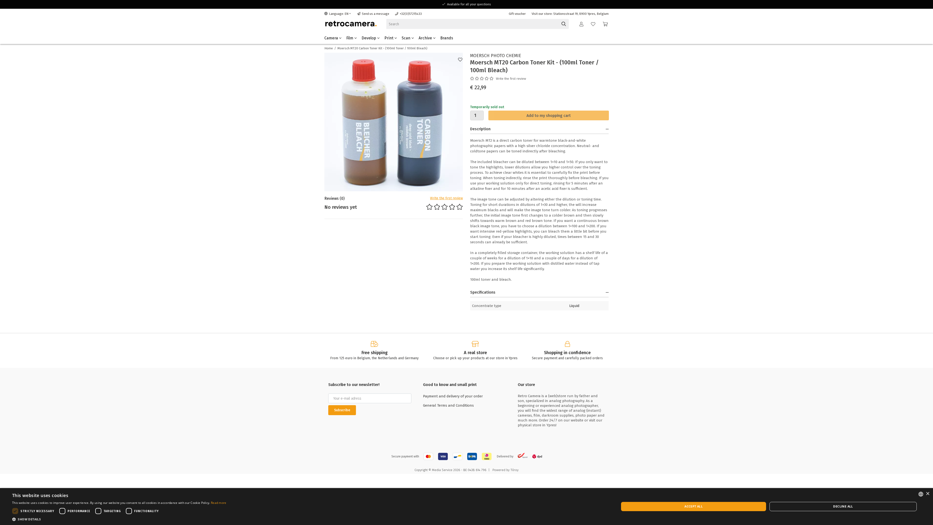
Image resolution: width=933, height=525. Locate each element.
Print (389, 38)
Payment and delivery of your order (453, 396)
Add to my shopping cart (549, 115)
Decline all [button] (843, 506)
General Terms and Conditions (448, 405)
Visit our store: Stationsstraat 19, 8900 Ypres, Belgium (570, 14)
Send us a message (375, 14)
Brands (446, 38)
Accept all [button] (693, 506)
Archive (426, 38)
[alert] (466, 506)
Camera (331, 38)
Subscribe (342, 410)
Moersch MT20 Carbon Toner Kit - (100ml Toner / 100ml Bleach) (382, 48)
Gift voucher (517, 14)
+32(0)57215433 (411, 14)
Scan (406, 38)
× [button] (927, 494)
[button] (119, 519)
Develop (369, 38)
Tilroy (514, 470)
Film (350, 38)
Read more (218, 503)
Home (328, 48)
